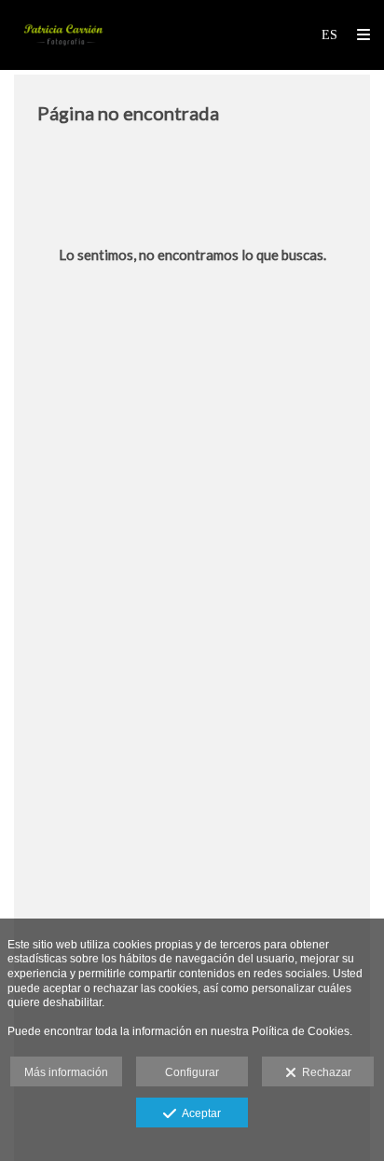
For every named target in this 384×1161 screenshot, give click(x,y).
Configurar (192, 1072)
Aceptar (198, 1113)
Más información (66, 1072)
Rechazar (323, 1072)
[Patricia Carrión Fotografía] (63, 35)
